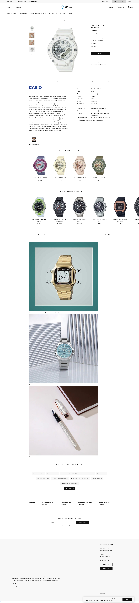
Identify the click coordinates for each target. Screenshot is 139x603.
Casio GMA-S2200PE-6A (40, 177)
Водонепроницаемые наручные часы (80, 478)
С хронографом (67, 20)
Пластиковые (52, 20)
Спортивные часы (101, 474)
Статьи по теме (37, 235)
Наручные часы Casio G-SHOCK (69, 474)
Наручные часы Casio (38, 474)
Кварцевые (59, 20)
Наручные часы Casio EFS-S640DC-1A (59, 220)
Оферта (14, 583)
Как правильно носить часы (35, 457)
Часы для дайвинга (97, 478)
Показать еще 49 (69, 488)
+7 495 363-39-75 (21, 1)
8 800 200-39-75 (10, 1)
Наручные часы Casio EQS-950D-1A (100, 220)
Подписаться (82, 522)
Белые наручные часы (52, 474)
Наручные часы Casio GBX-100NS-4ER (120, 220)
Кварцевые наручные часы (87, 474)
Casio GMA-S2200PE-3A (98, 177)
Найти (132, 13)
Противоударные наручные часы (69, 483)
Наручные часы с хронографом (60, 478)
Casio (34, 20)
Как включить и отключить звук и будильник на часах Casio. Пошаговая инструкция (49, 312)
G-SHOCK (39, 20)
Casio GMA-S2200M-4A (79, 177)
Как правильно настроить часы (36, 385)
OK (127, 599)
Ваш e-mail (93, 46)
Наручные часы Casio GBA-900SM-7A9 (39, 220)
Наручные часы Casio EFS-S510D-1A (79, 220)
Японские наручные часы (43, 478)
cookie (112, 598)
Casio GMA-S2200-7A (60, 177)
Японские (45, 20)
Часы (30, 20)
